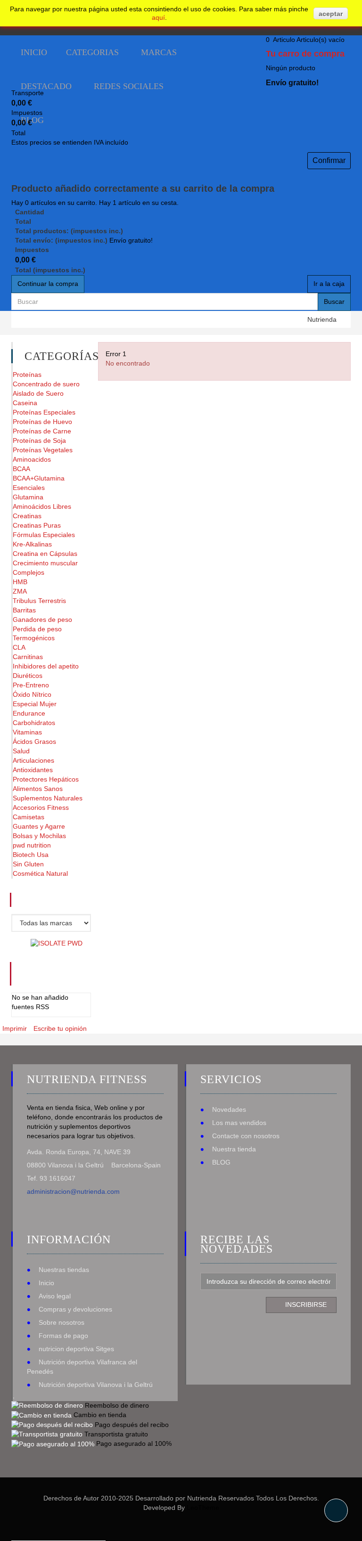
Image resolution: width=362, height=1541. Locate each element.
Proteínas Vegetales (43, 450)
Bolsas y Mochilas (39, 836)
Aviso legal (55, 1296)
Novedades (229, 1109)
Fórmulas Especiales (44, 534)
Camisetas (28, 817)
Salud (21, 751)
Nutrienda (322, 319)
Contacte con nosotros (246, 1136)
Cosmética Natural (40, 873)
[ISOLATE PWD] (56, 943)
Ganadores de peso (42, 619)
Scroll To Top (336, 1510)
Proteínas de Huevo (42, 421)
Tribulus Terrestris (39, 600)
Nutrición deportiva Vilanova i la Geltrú (96, 1384)
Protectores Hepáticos (46, 779)
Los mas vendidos (239, 1122)
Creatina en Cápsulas (45, 553)
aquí (158, 17)
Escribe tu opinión (60, 1028)
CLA (19, 647)
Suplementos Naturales (47, 798)
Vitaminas (27, 732)
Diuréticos (27, 675)
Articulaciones (33, 760)
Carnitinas (28, 656)
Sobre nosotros (61, 1322)
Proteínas (27, 374)
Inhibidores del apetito (46, 666)
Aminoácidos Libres (42, 506)
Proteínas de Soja (39, 440)
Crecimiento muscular (45, 563)
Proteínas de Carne (42, 431)
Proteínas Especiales (44, 412)
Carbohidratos (34, 722)
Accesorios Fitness (41, 807)
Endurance (29, 713)
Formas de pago (63, 1335)
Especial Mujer (35, 704)
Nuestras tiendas (64, 1269)
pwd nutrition (32, 845)
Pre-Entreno (31, 685)
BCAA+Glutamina (39, 478)
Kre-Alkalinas (32, 544)
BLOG (221, 1162)
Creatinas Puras (37, 525)
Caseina (25, 403)
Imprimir (14, 1028)
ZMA (20, 591)
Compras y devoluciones (75, 1309)
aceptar (331, 13)
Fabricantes (63, 900)
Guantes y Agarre (39, 826)
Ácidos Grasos (34, 741)
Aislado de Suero (38, 393)
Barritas (24, 610)
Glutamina (28, 497)
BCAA (21, 469)
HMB (20, 582)
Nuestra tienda (234, 1149)
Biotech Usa (31, 854)
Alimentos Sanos (38, 788)
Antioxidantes (33, 770)
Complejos (28, 572)
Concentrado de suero (46, 384)
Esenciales (29, 487)
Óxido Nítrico (32, 694)
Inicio (46, 1283)
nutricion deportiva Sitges (76, 1349)
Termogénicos (34, 638)
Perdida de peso (37, 629)
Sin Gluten (28, 864)
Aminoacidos (32, 459)
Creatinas (27, 516)
